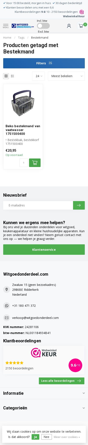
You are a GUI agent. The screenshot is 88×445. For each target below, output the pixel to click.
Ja (35, 437)
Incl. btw (42, 21)
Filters (41, 63)
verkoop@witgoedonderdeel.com (35, 318)
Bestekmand (39, 37)
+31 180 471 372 (24, 306)
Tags (21, 37)
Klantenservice (44, 250)
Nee (46, 437)
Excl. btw (43, 31)
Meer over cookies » (67, 437)
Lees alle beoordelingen (58, 380)
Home (7, 37)
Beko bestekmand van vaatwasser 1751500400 (23, 130)
